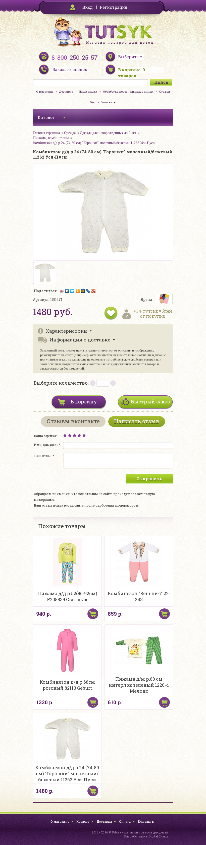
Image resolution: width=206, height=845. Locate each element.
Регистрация (113, 7)
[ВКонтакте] (67, 291)
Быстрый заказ (150, 401)
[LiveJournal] (88, 291)
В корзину (84, 401)
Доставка (66, 91)
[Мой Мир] (83, 291)
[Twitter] (72, 291)
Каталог (82, 821)
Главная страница (46, 133)
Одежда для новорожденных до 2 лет (108, 133)
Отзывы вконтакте (73, 421)
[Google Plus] (93, 291)
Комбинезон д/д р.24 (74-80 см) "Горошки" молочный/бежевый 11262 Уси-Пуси (94, 143)
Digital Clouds (158, 836)
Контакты (108, 102)
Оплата (125, 821)
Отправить (149, 478)
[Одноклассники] (77, 291)
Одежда (70, 133)
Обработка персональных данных (128, 91)
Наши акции (88, 91)
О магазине (44, 91)
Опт (93, 102)
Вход (87, 7)
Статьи (164, 91)
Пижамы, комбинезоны (51, 138)
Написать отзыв (136, 421)
